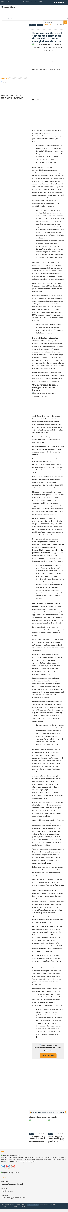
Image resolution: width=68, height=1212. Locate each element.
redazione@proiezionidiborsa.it (12, 1184)
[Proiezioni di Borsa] (8, 7)
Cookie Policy (52, 1204)
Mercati (40, 25)
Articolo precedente (39, 1112)
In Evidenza (32, 25)
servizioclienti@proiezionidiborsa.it (13, 1198)
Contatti (10, 2)
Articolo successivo (57, 1112)
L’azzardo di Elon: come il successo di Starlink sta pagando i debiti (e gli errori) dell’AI (56, 1139)
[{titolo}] (54, 3)
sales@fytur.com (7, 1191)
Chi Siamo (3, 2)
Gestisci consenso (33, 1204)
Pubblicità (26, 2)
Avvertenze (18, 2)
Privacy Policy (43, 1204)
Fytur (26, 1207)
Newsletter (34, 2)
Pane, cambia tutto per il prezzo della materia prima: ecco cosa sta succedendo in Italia (37, 1139)
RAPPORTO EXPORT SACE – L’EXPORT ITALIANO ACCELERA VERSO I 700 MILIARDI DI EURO (12, 97)
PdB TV (41, 2)
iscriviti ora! (48, 1055)
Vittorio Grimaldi (49, 25)
